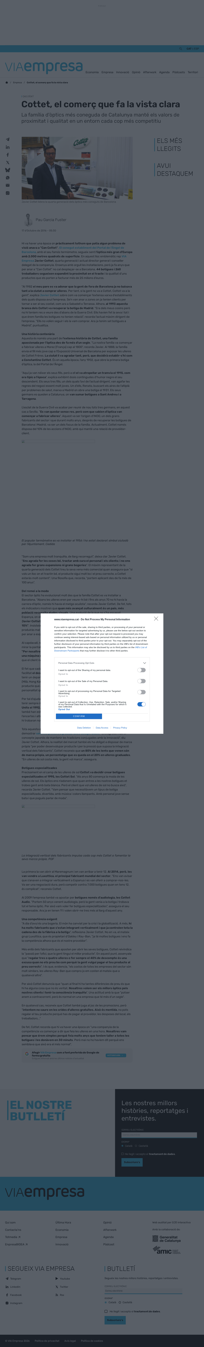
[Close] (157, 620)
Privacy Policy (120, 727)
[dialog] (102, 673)
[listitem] (102, 663)
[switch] (141, 670)
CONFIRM (79, 716)
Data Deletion (84, 727)
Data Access (102, 727)
